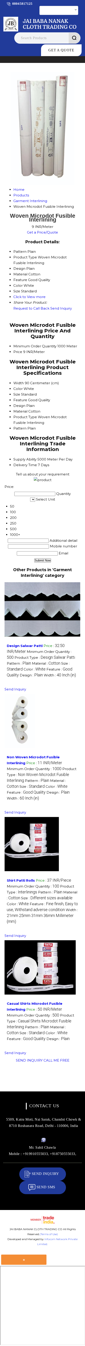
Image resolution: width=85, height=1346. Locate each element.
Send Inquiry (61, 308)
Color (18, 389)
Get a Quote (61, 50)
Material (20, 411)
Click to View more (29, 297)
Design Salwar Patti (25, 646)
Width (18, 383)
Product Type (25, 417)
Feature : (26, 792)
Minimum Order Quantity (34, 346)
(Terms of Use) (49, 1234)
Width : (60, 675)
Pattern (20, 428)
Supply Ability (24, 459)
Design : (31, 675)
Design (19, 405)
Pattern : (19, 663)
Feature (20, 400)
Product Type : (45, 657)
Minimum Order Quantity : (34, 769)
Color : (35, 669)
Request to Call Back (31, 308)
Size (16, 394)
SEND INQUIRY (29, 1060)
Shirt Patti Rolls (21, 880)
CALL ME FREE (56, 1060)
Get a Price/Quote (42, 232)
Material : (46, 663)
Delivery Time (25, 465)
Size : (32, 786)
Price (17, 352)
